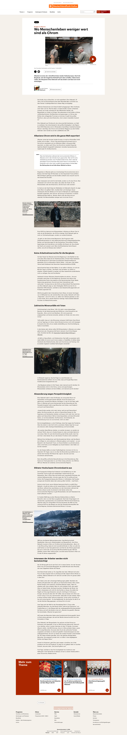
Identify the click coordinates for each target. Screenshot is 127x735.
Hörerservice (77, 713)
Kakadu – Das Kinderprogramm (23, 720)
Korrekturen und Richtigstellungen (101, 722)
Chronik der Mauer (76, 732)
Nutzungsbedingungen (66, 731)
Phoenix (63, 732)
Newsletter (57, 718)
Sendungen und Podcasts (22, 716)
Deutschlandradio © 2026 (63, 729)
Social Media (77, 716)
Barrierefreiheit (96, 724)
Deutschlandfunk (57, 2)
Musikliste (52, 12)
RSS (55, 720)
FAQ (55, 713)
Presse (94, 716)
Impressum (77, 731)
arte (68, 732)
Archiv (59, 12)
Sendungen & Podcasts (41, 12)
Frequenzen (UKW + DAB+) (41, 716)
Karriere (95, 718)
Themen (22, 12)
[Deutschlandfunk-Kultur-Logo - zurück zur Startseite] (63, 6)
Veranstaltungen (58, 722)
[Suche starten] (94, 12)
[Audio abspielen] (93, 59)
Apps (55, 716)
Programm (30, 12)
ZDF (57, 732)
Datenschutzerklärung (52, 731)
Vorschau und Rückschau (22, 713)
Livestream (38, 713)
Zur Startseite (41, 702)
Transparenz (96, 720)
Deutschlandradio (97, 713)
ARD (53, 732)
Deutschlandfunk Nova (68, 2)
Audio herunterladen (51, 71)
